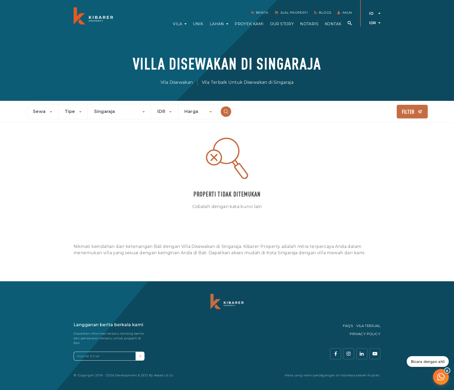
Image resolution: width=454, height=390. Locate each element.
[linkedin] (361, 353)
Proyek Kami (249, 24)
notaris (309, 24)
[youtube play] (374, 353)
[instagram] (348, 353)
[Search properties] (350, 23)
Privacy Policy (365, 334)
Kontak (333, 24)
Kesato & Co (163, 375)
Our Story (282, 24)
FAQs (348, 326)
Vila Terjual (368, 326)
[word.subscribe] (140, 356)
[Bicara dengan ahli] (441, 377)
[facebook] (335, 353)
